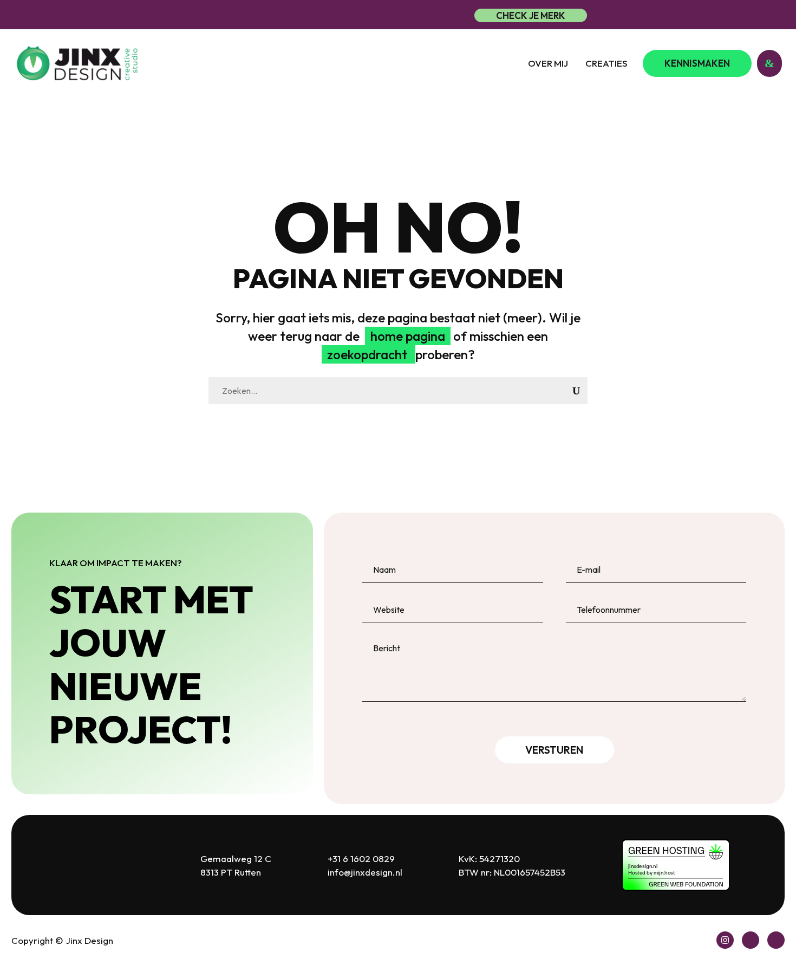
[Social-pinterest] (750, 940)
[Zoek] (576, 390)
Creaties (606, 63)
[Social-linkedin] (776, 940)
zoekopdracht (368, 354)
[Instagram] (725, 940)
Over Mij (548, 63)
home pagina (407, 336)
